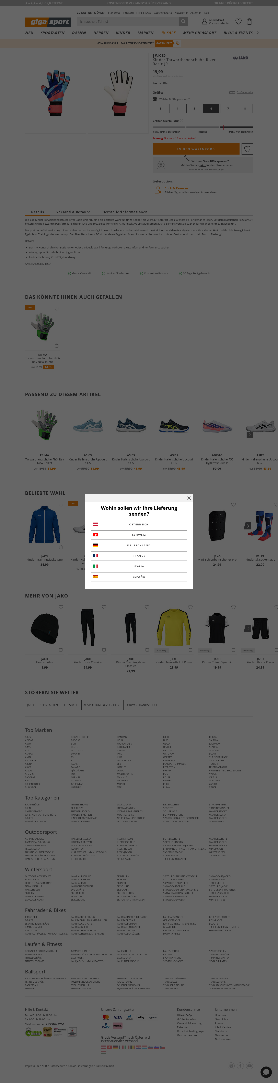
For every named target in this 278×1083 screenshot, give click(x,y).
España (139, 577)
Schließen (189, 498)
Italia (139, 566)
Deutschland (139, 545)
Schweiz (139, 535)
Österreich (139, 524)
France (139, 556)
